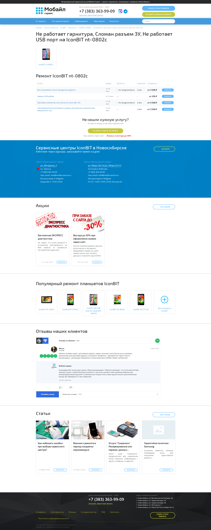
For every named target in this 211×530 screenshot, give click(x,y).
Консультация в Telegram (51, 178)
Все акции (165, 207)
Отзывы (72, 512)
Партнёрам (99, 21)
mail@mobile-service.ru (61, 175)
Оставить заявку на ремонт (105, 131)
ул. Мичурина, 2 (48, 165)
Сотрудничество (89, 512)
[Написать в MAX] (120, 11)
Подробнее (61, 262)
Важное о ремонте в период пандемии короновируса (84, 446)
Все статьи (165, 415)
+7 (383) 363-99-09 (97, 11)
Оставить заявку (158, 14)
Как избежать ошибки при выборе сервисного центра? (51, 446)
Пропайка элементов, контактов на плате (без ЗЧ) (58, 102)
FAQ (103, 512)
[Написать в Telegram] (125, 11)
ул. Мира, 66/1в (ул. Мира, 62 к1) (104, 165)
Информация (81, 21)
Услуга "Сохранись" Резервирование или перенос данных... (120, 446)
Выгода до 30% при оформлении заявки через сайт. (84, 238)
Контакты (114, 21)
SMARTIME (50, 527)
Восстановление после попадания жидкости (56, 90)
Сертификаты (57, 512)
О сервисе (41, 21)
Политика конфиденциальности (53, 518)
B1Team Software (62, 527)
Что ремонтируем (60, 21)
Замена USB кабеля (45, 96)
